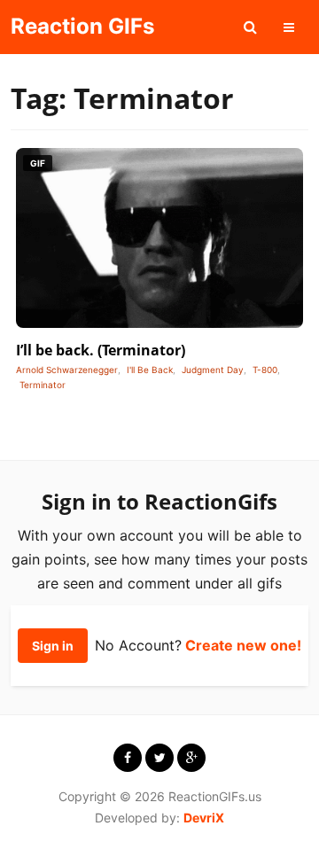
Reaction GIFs (82, 26)
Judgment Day (213, 369)
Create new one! (243, 645)
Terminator (42, 384)
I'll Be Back (150, 369)
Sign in (53, 645)
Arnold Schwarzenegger (67, 369)
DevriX (203, 817)
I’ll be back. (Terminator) (100, 350)
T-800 (265, 369)
